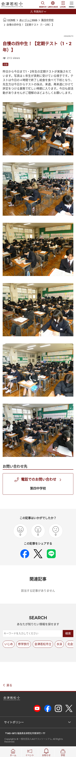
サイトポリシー (14, 722)
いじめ (8, 644)
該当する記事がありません (38, 591)
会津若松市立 (42, 644)
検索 (68, 633)
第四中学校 (47, 20)
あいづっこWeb (28, 20)
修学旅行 (23, 644)
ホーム (13, 755)
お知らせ (46, 755)
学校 (63, 755)
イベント (29, 755)
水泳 (59, 644)
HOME (11, 20)
